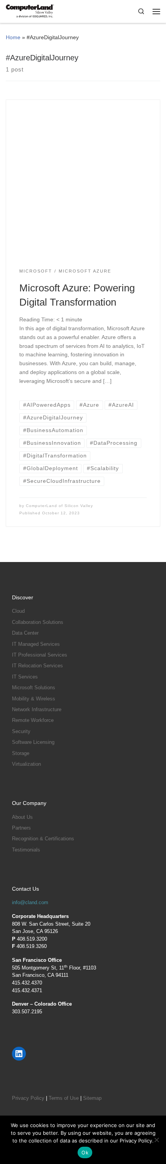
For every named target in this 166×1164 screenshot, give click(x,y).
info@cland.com (30, 902)
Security (21, 731)
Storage (20, 753)
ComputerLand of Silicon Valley (59, 506)
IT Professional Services (39, 655)
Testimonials (26, 850)
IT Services (25, 677)
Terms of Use (64, 1098)
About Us (22, 817)
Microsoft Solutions (33, 687)
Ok (84, 1152)
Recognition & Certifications (43, 838)
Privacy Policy (28, 1098)
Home (13, 37)
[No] (156, 1140)
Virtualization (26, 764)
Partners (21, 828)
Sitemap (92, 1098)
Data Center (25, 633)
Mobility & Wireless (33, 699)
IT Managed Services (36, 644)
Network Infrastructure (36, 709)
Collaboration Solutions (37, 622)
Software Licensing (33, 742)
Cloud (18, 611)
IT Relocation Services (37, 665)
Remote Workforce (33, 720)
